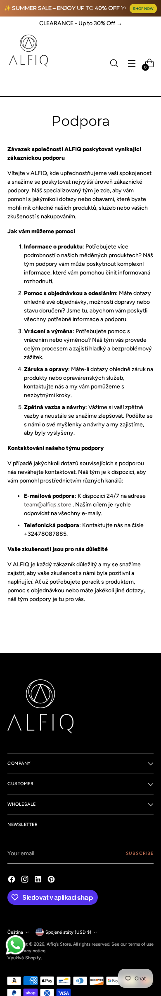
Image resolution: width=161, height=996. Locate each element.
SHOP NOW (143, 8)
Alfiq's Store (59, 944)
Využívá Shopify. (24, 958)
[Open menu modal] (131, 63)
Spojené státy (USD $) (68, 932)
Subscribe (140, 853)
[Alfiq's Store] (28, 50)
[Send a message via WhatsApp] (15, 945)
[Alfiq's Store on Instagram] (26, 880)
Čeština (15, 932)
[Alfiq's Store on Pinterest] (52, 880)
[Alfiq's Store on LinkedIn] (39, 880)
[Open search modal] (113, 63)
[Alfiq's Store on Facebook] (12, 880)
